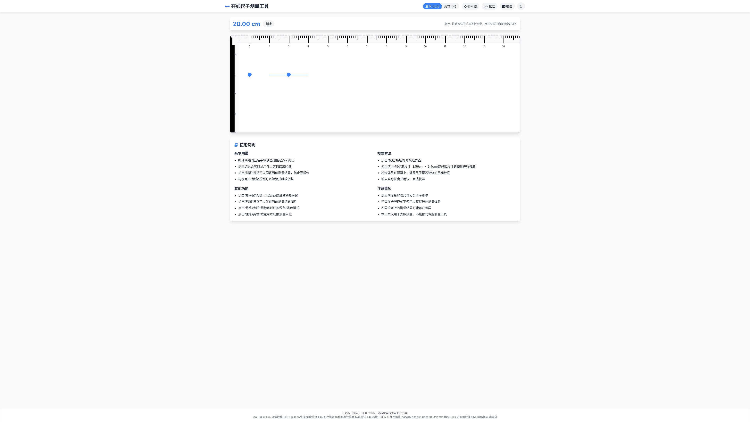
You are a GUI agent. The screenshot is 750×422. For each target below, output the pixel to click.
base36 (416, 416)
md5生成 (299, 416)
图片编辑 (328, 416)
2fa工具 (257, 416)
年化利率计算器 (344, 416)
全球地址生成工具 (282, 416)
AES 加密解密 (392, 416)
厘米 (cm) (432, 6)
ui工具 (267, 416)
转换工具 (377, 416)
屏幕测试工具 (363, 416)
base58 (427, 416)
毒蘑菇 (493, 416)
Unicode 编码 (441, 416)
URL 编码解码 (479, 416)
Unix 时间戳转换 (460, 416)
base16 (406, 416)
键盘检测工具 (314, 416)
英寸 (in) (450, 6)
